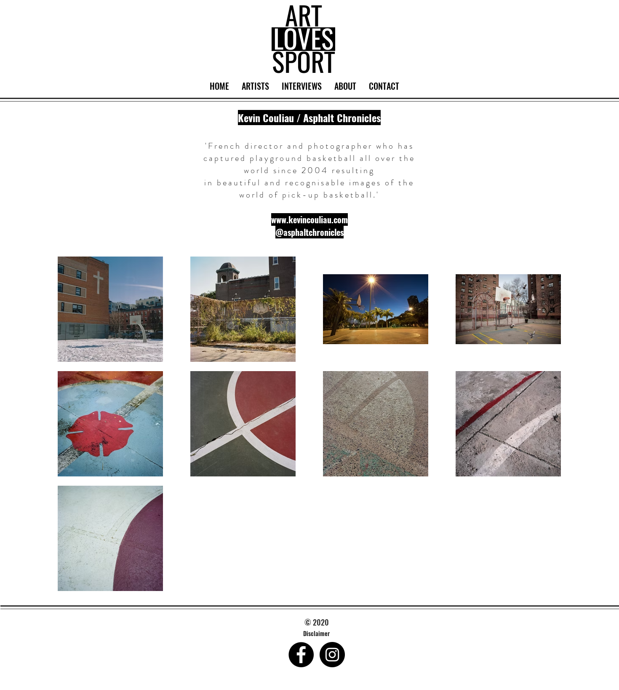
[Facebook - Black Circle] (301, 654)
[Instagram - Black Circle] (332, 654)
